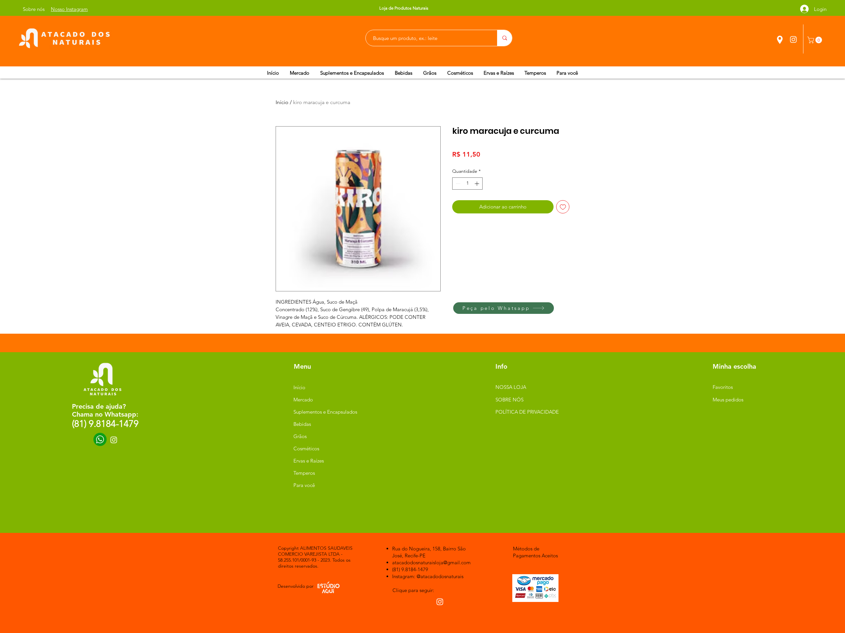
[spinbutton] (467, 183)
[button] (815, 40)
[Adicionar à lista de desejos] (563, 207)
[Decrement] (457, 183)
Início (282, 102)
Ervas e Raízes (308, 461)
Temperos (304, 473)
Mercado (303, 399)
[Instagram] (793, 39)
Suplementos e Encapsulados (324, 412)
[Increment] (477, 183)
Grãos (300, 436)
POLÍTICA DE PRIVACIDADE (527, 412)
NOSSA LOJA (510, 387)
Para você (304, 485)
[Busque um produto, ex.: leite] (504, 38)
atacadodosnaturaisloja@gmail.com (431, 562)
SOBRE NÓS (509, 399)
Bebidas (302, 424)
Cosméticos (306, 448)
